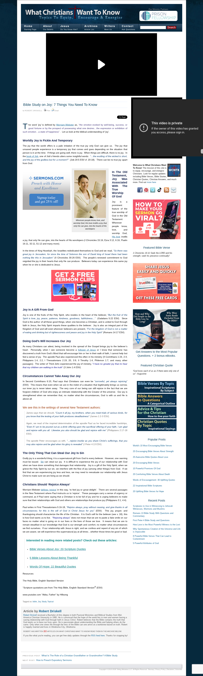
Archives (91, 26)
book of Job (32, 156)
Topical (50, 602)
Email (57, 110)
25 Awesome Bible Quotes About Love (150, 457)
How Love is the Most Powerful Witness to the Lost (156, 524)
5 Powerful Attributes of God (146, 543)
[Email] (53, 111)
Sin (42, 461)
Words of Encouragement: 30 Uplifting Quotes (154, 480)
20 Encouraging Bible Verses (146, 463)
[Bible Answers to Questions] (157, 405)
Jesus (64, 26)
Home (28, 26)
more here (151, 182)
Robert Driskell (33, 110)
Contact (128, 26)
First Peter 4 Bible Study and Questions (151, 520)
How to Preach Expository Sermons (54, 660)
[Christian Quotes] (157, 430)
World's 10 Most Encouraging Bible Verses (152, 445)
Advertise (178, 669)
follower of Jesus (87, 350)
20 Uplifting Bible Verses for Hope (148, 491)
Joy (39, 602)
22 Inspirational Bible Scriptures (147, 485)
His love (116, 236)
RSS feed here (98, 635)
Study (44, 602)
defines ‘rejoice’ (48, 489)
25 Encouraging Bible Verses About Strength (153, 451)
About (47, 26)
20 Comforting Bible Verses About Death (151, 474)
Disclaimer (170, 669)
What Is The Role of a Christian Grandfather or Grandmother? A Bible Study (80, 655)
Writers (109, 26)
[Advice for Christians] (157, 417)
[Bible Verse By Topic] (157, 392)
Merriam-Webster (65, 125)
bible (35, 602)
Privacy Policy (160, 669)
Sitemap (151, 669)
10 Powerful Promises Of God (146, 468)
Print (48, 110)
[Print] (45, 111)
